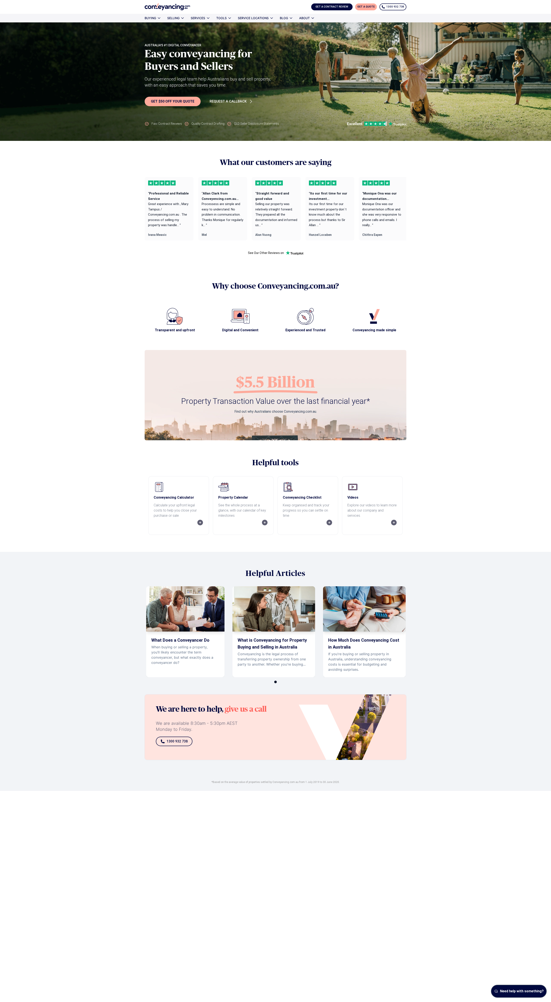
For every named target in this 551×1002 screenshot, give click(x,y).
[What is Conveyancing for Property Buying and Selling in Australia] (273, 631)
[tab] (275, 682)
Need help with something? (522, 991)
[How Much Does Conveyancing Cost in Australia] (364, 631)
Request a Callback (228, 101)
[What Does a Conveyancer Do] (185, 631)
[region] (275, 209)
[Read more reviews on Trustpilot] (294, 253)
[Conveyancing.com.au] (167, 6)
